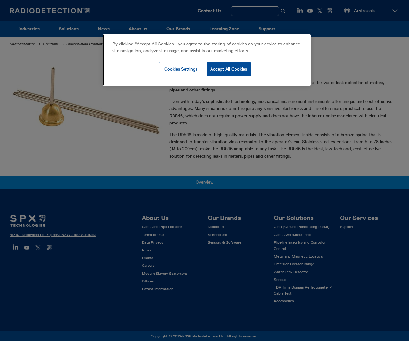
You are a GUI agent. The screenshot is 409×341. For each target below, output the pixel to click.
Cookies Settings (180, 69)
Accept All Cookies (228, 69)
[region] (207, 60)
